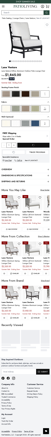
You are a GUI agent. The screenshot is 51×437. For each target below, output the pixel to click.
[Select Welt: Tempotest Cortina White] (15, 123)
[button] (23, 87)
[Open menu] (3, 6)
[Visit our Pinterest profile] (2, 378)
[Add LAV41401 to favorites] (47, 24)
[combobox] (23, 12)
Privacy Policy (6, 403)
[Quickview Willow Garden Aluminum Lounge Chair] (46, 318)
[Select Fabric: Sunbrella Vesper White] (6, 108)
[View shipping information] (25, 136)
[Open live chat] (46, 431)
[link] (48, 6)
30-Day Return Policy (34, 394)
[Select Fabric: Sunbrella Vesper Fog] (15, 108)
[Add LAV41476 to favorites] (19, 198)
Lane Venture (30, 18)
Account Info (6, 424)
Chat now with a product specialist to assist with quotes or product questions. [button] (32, 424)
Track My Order (7, 421)
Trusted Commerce (8, 397)
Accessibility (5, 400)
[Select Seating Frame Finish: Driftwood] (6, 94)
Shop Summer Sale (25, 1)
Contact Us (5, 391)
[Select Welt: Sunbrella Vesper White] (6, 123)
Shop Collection (44, 236)
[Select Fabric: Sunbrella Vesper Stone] (25, 108)
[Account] (43, 6)
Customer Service (33, 388)
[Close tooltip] (47, 424)
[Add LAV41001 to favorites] (40, 288)
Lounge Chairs (18, 18)
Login (3, 418)
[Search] (47, 12)
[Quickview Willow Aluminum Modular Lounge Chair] (46, 273)
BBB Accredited (7, 394)
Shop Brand (45, 280)
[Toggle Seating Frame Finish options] (48, 87)
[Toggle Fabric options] (48, 102)
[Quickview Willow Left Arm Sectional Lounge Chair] (25, 273)
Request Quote (32, 391)
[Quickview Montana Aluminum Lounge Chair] (25, 318)
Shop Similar (45, 190)
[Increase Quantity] (13, 145)
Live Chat (8, 160)
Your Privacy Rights (8, 408)
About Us (4, 388)
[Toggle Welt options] (48, 117)
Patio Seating (7, 18)
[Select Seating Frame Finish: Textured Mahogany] (25, 94)
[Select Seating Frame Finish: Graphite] (15, 94)
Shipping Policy (32, 397)
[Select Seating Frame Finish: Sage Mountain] (35, 94)
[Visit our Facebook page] (8, 378)
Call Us (19, 160)
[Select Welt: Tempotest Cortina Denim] (35, 123)
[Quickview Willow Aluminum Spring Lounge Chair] (4, 273)
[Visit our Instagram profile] (13, 378)
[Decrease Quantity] (3, 145)
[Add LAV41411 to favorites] (40, 198)
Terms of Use (6, 406)
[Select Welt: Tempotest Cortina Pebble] (25, 123)
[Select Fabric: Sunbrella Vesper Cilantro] (35, 108)
